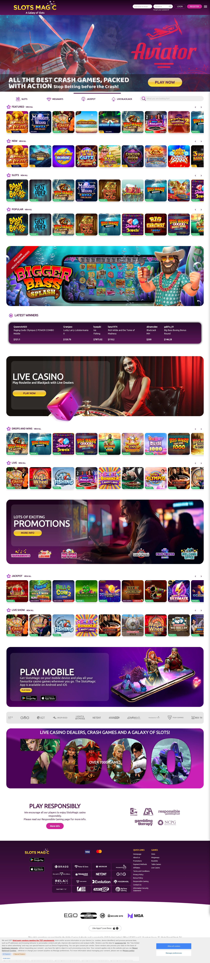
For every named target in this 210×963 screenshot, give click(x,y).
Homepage (137, 854)
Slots (153, 854)
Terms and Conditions (141, 871)
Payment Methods (140, 864)
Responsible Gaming (141, 881)
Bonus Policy (138, 878)
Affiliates (136, 868)
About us (136, 857)
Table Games (156, 864)
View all (29, 107)
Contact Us (137, 885)
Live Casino (155, 868)
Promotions (137, 861)
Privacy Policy (138, 875)
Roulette (154, 861)
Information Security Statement (140, 889)
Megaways (155, 857)
